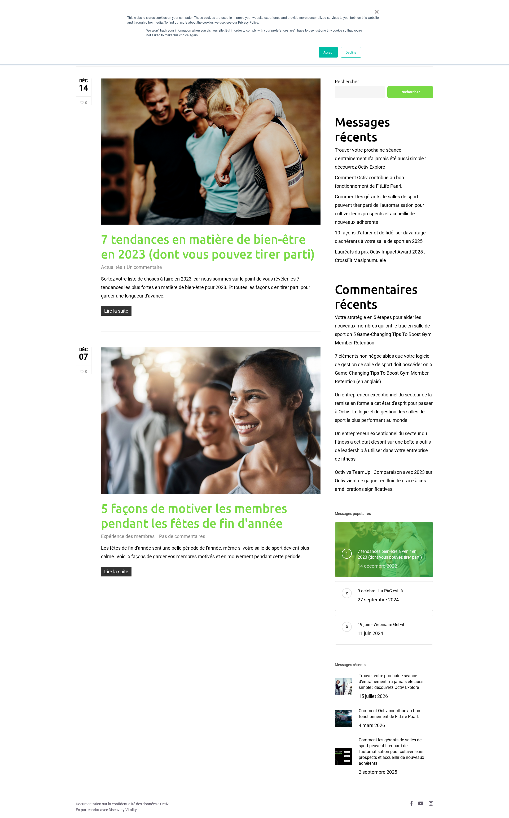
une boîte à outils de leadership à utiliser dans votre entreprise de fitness (383, 450)
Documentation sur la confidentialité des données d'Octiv (122, 804)
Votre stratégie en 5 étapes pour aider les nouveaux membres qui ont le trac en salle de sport (382, 325)
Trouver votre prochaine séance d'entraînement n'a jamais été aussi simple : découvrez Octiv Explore (380, 158)
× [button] (377, 10)
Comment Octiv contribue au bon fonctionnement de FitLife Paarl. (369, 182)
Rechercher (347, 81)
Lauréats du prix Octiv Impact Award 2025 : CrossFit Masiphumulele (380, 256)
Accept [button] (328, 52)
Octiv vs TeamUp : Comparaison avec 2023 (380, 472)
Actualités (111, 267)
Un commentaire (144, 267)
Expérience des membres (128, 536)
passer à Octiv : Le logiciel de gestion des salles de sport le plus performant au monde (384, 411)
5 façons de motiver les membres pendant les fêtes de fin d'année (194, 515)
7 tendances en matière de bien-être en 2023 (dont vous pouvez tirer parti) (208, 246)
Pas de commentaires (182, 536)
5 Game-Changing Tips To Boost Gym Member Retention (383, 373)
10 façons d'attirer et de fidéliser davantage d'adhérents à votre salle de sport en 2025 (380, 237)
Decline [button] (351, 52)
